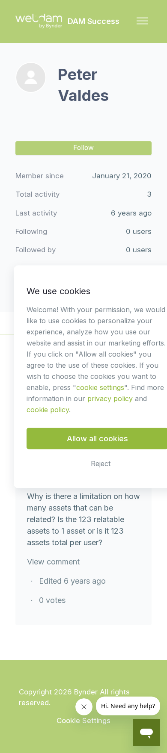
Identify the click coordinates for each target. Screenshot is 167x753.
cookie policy (48, 409)
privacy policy (110, 398)
